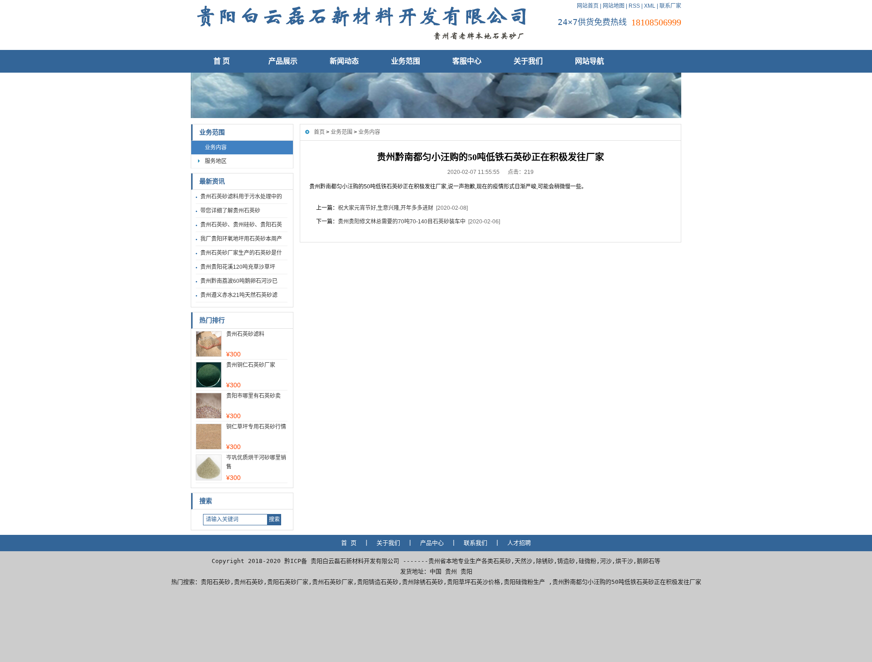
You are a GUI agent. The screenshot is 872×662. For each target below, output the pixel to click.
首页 (319, 132)
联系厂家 (670, 6)
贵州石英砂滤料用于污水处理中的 (241, 196)
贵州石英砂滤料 (245, 334)
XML (649, 6)
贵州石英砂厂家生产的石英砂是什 (241, 253)
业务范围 (405, 61)
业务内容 (216, 147)
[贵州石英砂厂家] (361, 43)
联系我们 (475, 542)
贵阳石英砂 (215, 581)
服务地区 (216, 161)
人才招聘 (519, 542)
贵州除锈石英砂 (422, 581)
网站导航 (589, 61)
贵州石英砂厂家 (332, 581)
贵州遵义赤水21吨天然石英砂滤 (238, 295)
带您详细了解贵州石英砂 (230, 210)
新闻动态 (344, 61)
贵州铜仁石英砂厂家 (250, 365)
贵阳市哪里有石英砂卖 (253, 396)
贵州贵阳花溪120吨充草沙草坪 (237, 267)
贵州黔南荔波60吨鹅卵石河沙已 (238, 281)
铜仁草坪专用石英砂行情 (256, 427)
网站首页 (588, 6)
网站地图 (613, 6)
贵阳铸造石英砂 (377, 581)
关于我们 (528, 61)
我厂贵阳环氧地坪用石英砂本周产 (241, 239)
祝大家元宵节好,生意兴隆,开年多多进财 (385, 208)
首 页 (221, 61)
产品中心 (432, 542)
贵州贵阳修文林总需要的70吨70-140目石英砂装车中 (402, 221)
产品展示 (282, 61)
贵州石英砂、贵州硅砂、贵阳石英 (241, 225)
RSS (634, 6)
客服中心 (466, 61)
